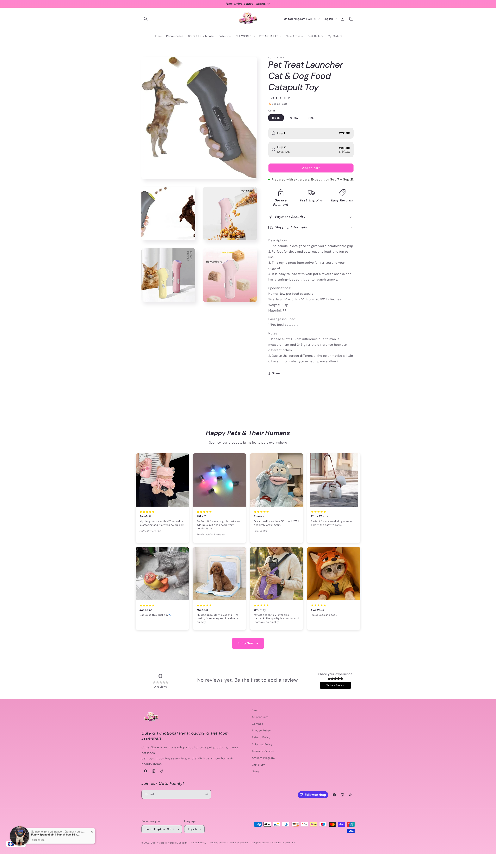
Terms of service (238, 842)
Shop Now (246, 643)
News (255, 771)
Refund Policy (261, 737)
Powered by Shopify (176, 842)
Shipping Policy (262, 744)
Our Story (258, 764)
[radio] (311, 133)
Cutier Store (157, 842)
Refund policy (198, 842)
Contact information (283, 842)
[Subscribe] (206, 794)
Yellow (293, 117)
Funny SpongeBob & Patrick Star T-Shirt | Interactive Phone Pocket (55, 830)
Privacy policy (218, 842)
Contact (257, 723)
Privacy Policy (261, 730)
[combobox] (16, 844)
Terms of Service (263, 751)
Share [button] (276, 373)
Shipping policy (260, 842)
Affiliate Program (263, 758)
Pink (311, 117)
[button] (145, 19)
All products (260, 717)
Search (256, 710)
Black (276, 117)
